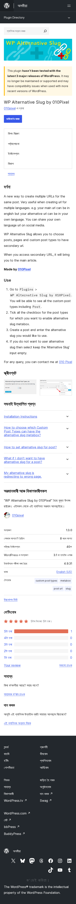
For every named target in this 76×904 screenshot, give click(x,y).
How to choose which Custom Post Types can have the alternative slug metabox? (26, 431)
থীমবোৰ (43, 754)
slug (68, 588)
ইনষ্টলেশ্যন (13, 154)
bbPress (12, 827)
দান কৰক (46, 794)
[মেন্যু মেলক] (70, 6)
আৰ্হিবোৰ (44, 767)
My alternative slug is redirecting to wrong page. (23, 474)
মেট (7, 820)
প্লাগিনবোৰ (45, 761)
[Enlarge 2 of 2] (67, 385)
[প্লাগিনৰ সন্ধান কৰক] (45, 31)
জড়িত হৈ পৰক (47, 780)
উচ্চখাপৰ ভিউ (11, 600)
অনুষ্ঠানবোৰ (45, 787)
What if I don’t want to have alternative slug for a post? (24, 460)
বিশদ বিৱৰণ (13, 133)
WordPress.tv (15, 800)
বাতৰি (6, 754)
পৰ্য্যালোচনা (13, 144)
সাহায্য (11, 174)
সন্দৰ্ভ (6, 747)
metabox (65, 580)
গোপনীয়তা (9, 767)
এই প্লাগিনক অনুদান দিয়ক (17, 723)
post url (58, 588)
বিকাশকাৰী (9, 794)
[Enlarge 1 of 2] (31, 385)
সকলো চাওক (65, 665)
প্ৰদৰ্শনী (44, 747)
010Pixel (24, 269)
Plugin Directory (14, 17)
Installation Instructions (20, 416)
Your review (12, 665)
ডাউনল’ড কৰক (12, 118)
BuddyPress (14, 834)
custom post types (46, 580)
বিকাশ (11, 164)
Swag (46, 800)
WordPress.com (17, 813)
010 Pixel (65, 362)
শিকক (7, 780)
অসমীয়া (17, 851)
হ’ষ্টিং (6, 761)
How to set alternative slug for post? (30, 447)
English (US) (64, 571)
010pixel (10, 108)
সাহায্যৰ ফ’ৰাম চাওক (14, 694)
